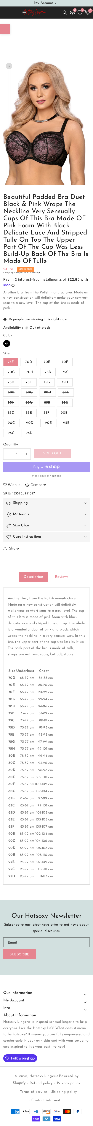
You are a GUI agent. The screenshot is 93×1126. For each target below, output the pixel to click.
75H (67, 383)
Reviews (62, 577)
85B (49, 404)
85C (67, 404)
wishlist (15, 485)
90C (13, 424)
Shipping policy (64, 1092)
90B (66, 414)
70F (67, 363)
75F (13, 363)
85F (48, 414)
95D (31, 434)
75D (13, 383)
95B (68, 424)
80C (31, 394)
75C (67, 373)
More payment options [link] (46, 476)
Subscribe (19, 954)
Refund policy (41, 1083)
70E (49, 363)
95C (13, 434)
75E (31, 383)
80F (13, 404)
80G (31, 404)
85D (13, 414)
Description (33, 577)
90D (32, 424)
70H (32, 373)
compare (38, 485)
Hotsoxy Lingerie (43, 1076)
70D (31, 363)
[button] (65, 12)
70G (13, 373)
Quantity (10, 444)
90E (50, 424)
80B (13, 394)
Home (12, 24)
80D (50, 394)
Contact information (48, 1100)
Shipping (8, 273)
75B (50, 373)
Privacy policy (68, 1083)
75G (49, 383)
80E (68, 394)
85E (31, 414)
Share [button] (14, 548)
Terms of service (33, 1092)
